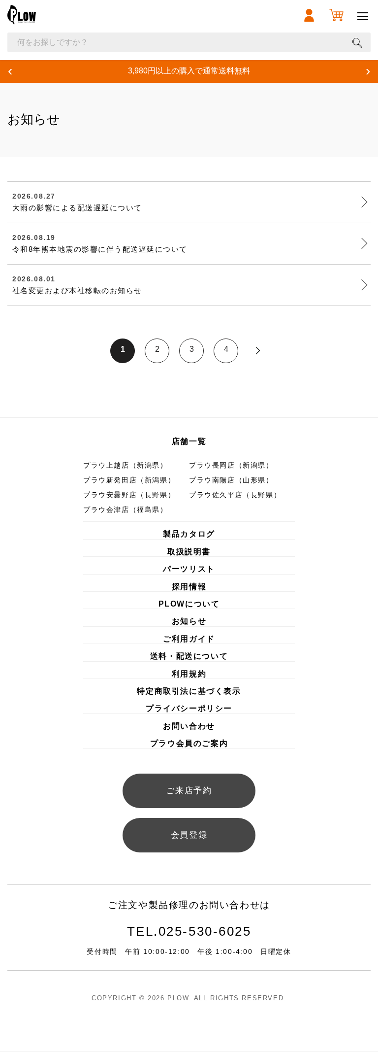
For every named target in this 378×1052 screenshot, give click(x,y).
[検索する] (357, 42)
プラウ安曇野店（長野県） (129, 495)
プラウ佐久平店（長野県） (235, 495)
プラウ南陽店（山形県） (231, 480)
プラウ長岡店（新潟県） (231, 465)
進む (258, 351)
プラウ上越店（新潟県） (125, 465)
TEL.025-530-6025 (189, 931)
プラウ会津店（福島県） (125, 509)
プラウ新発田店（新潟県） (129, 480)
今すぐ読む (184, 186)
